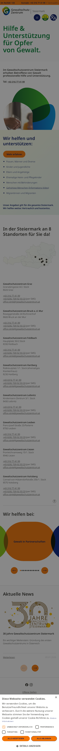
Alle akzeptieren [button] (16, 738)
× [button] (56, 697)
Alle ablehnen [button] (44, 738)
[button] (29, 746)
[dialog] (29, 722)
